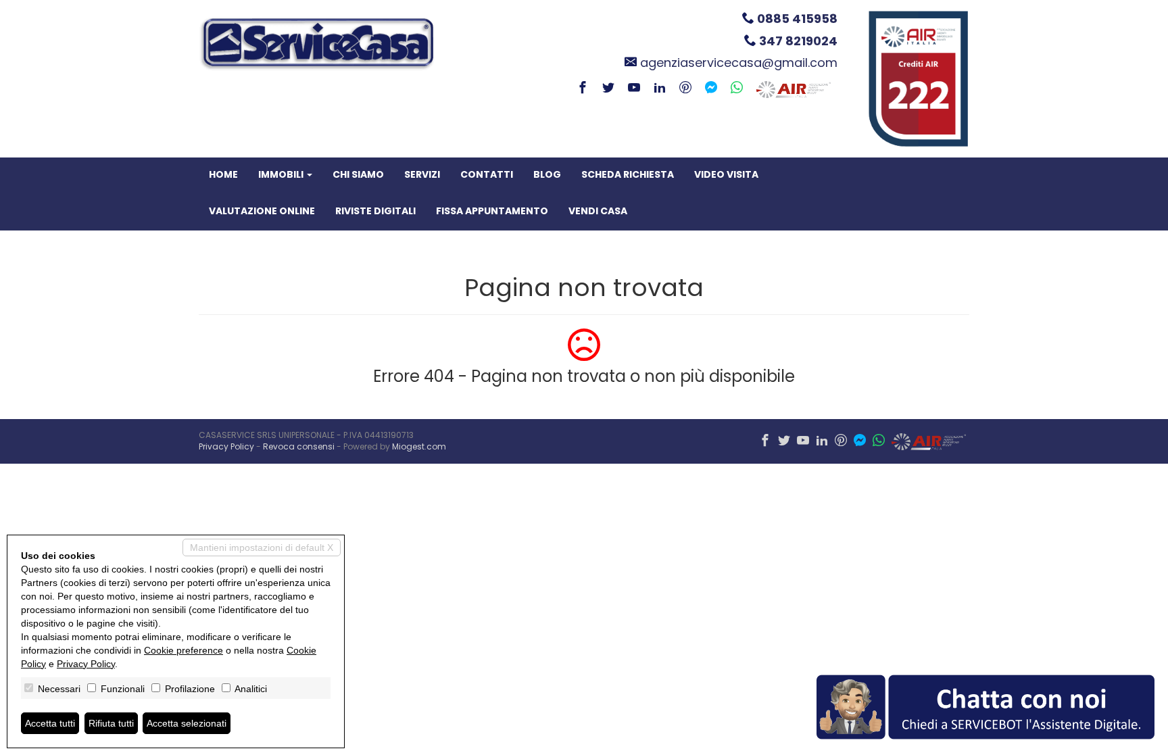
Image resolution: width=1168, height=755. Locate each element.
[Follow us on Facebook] (582, 88)
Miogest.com (419, 446)
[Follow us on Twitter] (608, 88)
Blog (547, 174)
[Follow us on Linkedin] (659, 88)
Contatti (486, 174)
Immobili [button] (282, 174)
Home (223, 174)
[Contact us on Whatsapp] (736, 88)
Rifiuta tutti (111, 723)
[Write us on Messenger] (711, 88)
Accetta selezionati (186, 723)
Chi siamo (358, 174)
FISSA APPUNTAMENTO (492, 211)
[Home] (317, 43)
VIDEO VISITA (726, 174)
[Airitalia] (793, 88)
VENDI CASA (597, 211)
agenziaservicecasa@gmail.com (738, 62)
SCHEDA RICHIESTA (627, 174)
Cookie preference (183, 650)
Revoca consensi (299, 446)
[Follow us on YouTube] (634, 88)
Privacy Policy (226, 446)
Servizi (422, 174)
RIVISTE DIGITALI (375, 211)
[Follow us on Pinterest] (685, 88)
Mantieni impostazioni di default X (261, 547)
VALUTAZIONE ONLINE (262, 211)
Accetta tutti (50, 723)
